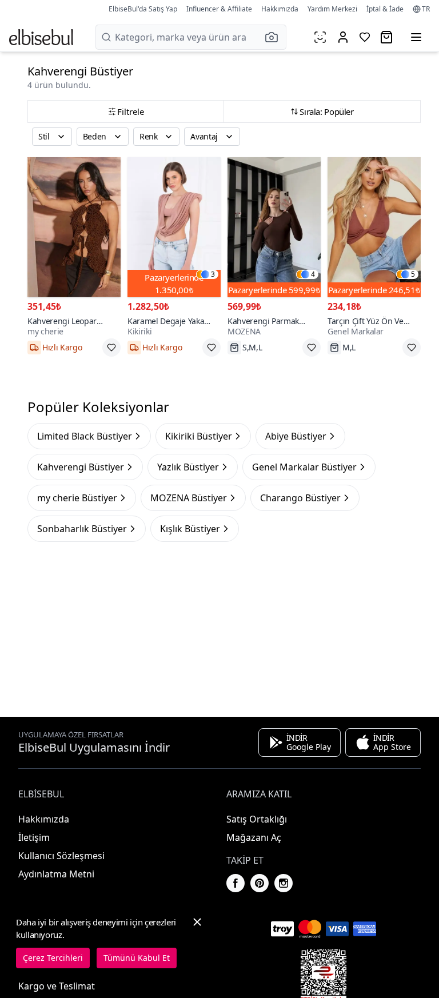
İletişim (34, 837)
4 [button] (313, 274)
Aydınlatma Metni (56, 874)
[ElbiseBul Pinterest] (259, 883)
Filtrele (130, 111)
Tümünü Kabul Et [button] (136, 957)
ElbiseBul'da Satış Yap (143, 9)
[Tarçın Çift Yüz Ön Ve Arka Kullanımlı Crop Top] (374, 227)
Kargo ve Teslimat (56, 986)
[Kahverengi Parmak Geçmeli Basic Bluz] (274, 227)
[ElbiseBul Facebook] (235, 883)
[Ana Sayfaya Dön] (41, 37)
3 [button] (213, 274)
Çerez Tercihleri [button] (53, 957)
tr (426, 9)
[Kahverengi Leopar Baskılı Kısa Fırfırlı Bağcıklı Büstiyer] (74, 227)
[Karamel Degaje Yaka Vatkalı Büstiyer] (174, 227)
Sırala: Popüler (326, 111)
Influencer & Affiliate (219, 9)
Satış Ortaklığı (256, 819)
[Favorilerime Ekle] (111, 347)
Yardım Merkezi (332, 9)
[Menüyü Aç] (416, 37)
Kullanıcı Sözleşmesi (61, 855)
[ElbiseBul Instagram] (283, 883)
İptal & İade (385, 9)
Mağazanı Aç (253, 837)
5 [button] (413, 274)
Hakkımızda (279, 9)
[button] (275, 37)
